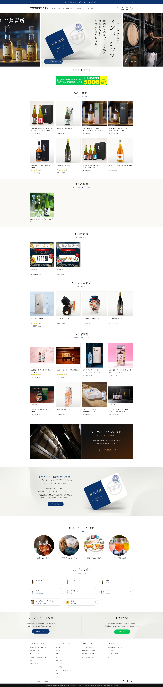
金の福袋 (34, 269)
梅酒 (40, 592)
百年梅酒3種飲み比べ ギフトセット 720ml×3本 (94, 166)
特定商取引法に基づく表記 (38, 657)
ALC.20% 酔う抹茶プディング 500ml (41, 410)
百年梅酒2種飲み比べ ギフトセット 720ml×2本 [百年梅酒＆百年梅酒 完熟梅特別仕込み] (41, 129)
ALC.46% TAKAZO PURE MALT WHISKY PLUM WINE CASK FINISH (94, 129)
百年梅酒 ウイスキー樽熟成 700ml (40, 166)
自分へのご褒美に (44, 558)
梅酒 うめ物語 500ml (64, 409)
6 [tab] (87, 70)
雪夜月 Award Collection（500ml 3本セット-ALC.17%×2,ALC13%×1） (119, 410)
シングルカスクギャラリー (45, 602)
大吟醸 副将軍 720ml (64, 165)
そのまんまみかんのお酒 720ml (120, 165)
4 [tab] (81, 70)
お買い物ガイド (34, 650)
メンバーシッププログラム (38, 647)
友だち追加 (122, 632)
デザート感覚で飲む (119, 558)
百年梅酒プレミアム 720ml (66, 318)
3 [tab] (78, 70)
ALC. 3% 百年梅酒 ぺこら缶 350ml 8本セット (93, 410)
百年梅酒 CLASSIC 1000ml (93, 318)
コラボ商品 (59, 667)
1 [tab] (73, 70)
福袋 (73, 602)
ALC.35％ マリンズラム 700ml (68, 370)
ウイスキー (40, 582)
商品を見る (107, 450)
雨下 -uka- (111, 657)
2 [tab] (76, 70)
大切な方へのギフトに (69, 558)
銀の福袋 (60, 269)
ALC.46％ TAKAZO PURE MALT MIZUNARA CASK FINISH (118, 129)
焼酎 (108, 582)
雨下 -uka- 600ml (37, 318)
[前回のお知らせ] (30, 2)
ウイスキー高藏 (113, 654)
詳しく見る (55, 504)
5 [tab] (84, 70)
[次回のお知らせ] (133, 2)
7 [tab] (89, 70)
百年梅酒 (110, 650)
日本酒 (73, 582)
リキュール (110, 592)
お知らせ (32, 660)
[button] (57, 9)
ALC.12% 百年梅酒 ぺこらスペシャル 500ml (41, 371)
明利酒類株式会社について (116, 647)
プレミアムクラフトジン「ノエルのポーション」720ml (94, 371)
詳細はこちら (40, 631)
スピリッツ (75, 592)
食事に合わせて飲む (93, 558)
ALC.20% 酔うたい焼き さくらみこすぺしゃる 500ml (120, 371)
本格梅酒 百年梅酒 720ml (66, 128)
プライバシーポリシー (36, 654)
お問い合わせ (34, 664)
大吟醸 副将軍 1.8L (116, 318)
